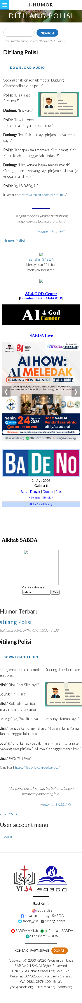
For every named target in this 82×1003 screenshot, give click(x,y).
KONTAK (21, 950)
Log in (7, 836)
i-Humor (41, 4)
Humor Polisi (14, 240)
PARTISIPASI (39, 950)
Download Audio (27, 67)
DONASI (60, 950)
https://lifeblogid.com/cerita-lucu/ (44, 195)
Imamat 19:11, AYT (50, 232)
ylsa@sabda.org (21, 986)
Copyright (16, 960)
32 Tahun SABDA (41, 259)
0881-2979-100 (39, 981)
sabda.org (65, 986)
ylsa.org (49, 986)
